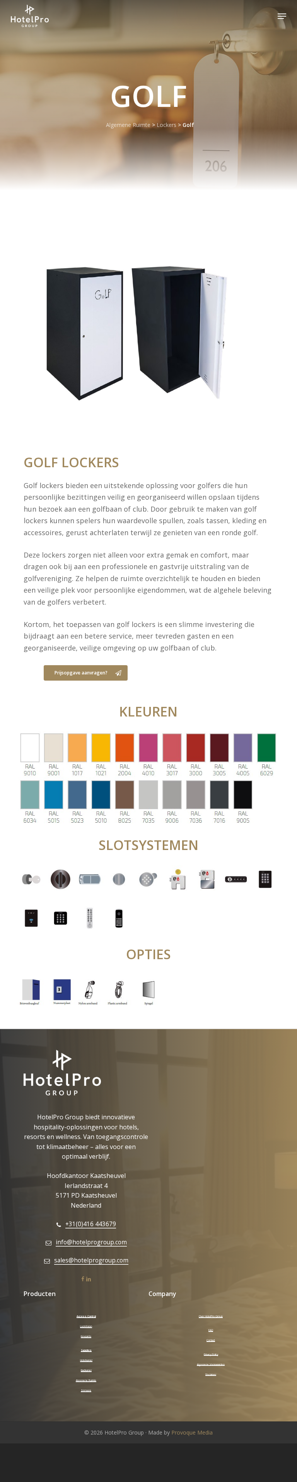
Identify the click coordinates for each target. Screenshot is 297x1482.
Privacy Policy (211, 1354)
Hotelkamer (86, 1360)
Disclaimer (210, 1374)
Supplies (86, 1350)
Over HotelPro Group (211, 1316)
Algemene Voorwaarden (211, 1364)
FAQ (210, 1330)
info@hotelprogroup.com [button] (91, 1242)
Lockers (166, 124)
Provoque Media (192, 1432)
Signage (86, 1390)
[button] (282, 16)
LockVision (86, 1326)
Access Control (86, 1316)
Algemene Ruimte (128, 124)
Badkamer (86, 1370)
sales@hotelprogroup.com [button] (91, 1260)
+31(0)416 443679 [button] (90, 1224)
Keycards (86, 1336)
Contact (211, 1340)
